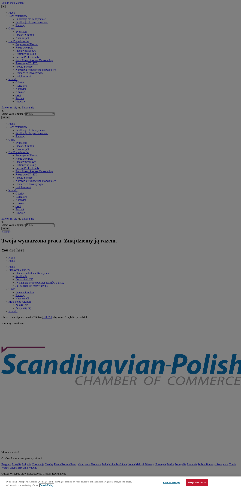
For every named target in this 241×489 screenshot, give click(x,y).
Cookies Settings (171, 482)
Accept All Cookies (197, 482)
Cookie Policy (47, 485)
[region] (120, 482)
